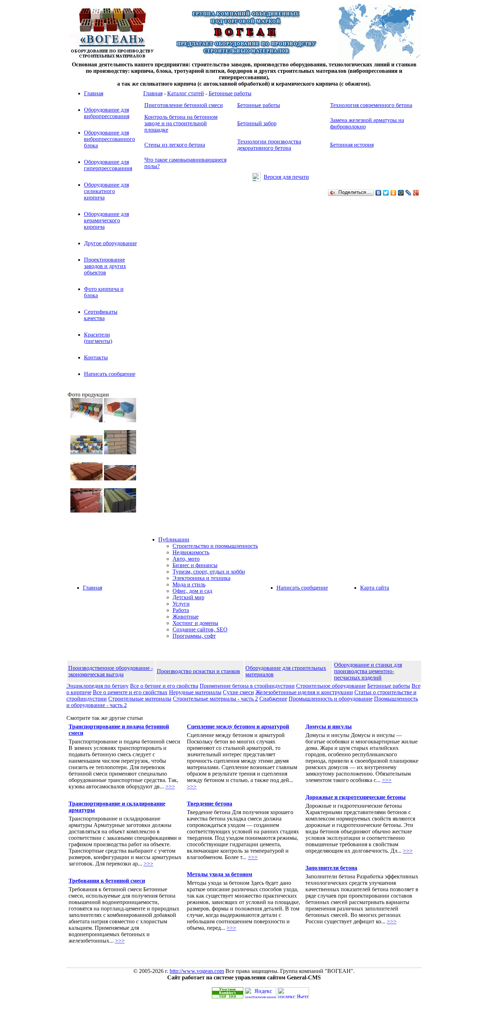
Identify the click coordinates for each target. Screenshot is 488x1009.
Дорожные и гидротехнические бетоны (355, 797)
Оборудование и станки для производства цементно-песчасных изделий (368, 671)
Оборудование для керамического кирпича (106, 220)
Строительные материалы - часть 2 (215, 699)
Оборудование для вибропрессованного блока (109, 139)
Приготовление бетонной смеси (183, 105)
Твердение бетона (209, 804)
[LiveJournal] (408, 192)
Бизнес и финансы (195, 565)
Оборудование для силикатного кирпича (106, 191)
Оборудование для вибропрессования (106, 113)
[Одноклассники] (393, 192)
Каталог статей (185, 93)
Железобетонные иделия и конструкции (304, 692)
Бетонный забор (257, 123)
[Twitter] (386, 192)
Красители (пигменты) (98, 338)
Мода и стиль (189, 584)
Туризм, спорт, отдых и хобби (209, 572)
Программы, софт (194, 636)
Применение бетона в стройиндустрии (247, 686)
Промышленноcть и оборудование (331, 699)
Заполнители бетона (331, 868)
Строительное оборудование (331, 686)
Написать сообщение (109, 374)
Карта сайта (374, 588)
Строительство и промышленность (215, 546)
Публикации (173, 539)
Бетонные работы (230, 93)
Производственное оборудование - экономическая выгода (110, 671)
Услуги (181, 604)
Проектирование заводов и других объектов (105, 266)
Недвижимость (191, 552)
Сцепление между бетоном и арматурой (238, 726)
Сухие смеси (238, 692)
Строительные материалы (139, 699)
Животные (186, 617)
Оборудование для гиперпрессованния (108, 165)
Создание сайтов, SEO (200, 629)
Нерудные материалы (195, 692)
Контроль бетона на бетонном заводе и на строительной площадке (181, 123)
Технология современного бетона (371, 105)
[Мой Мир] (401, 192)
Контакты (96, 357)
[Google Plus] (416, 192)
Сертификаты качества (101, 315)
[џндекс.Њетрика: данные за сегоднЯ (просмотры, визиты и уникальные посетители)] (293, 992)
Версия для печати (286, 177)
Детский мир (188, 597)
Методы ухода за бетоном (219, 874)
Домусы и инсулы (328, 726)
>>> (170, 786)
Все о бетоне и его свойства (164, 686)
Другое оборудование (110, 243)
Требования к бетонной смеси (107, 881)
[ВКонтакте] (378, 192)
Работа (181, 610)
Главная (93, 93)
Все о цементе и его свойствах (130, 692)
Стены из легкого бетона (174, 145)
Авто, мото (186, 559)
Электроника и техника (201, 578)
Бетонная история (352, 145)
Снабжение (273, 699)
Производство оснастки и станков (198, 671)
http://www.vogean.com (197, 971)
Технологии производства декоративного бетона (269, 144)
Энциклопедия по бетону (97, 686)
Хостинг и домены (195, 623)
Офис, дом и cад (192, 591)
